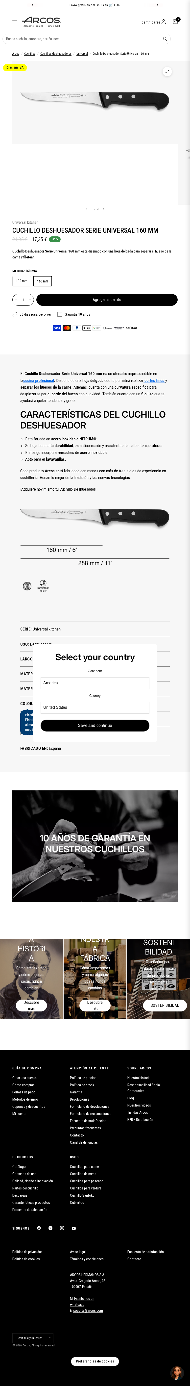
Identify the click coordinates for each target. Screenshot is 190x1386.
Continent (95, 671)
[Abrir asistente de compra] (177, 1373)
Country (95, 696)
